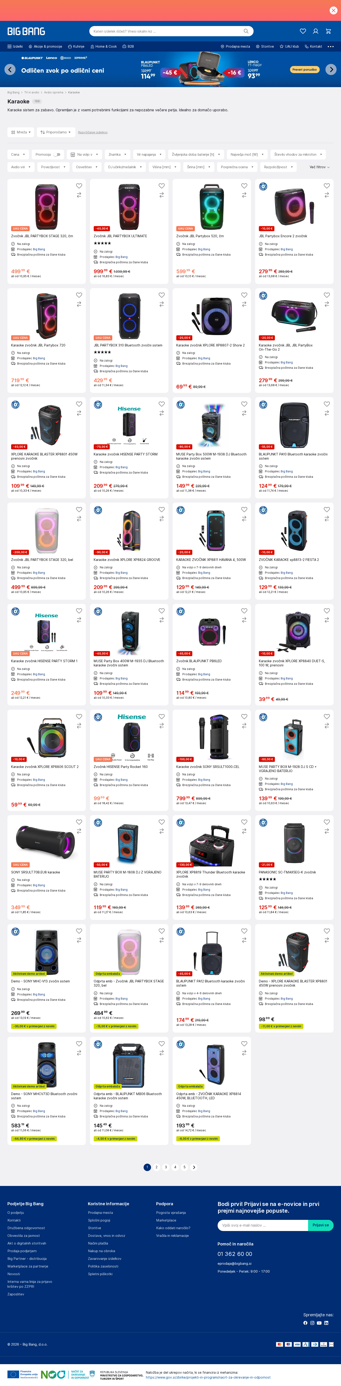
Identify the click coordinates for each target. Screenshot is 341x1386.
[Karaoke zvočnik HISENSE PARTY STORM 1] (47, 654)
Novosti (13, 1274)
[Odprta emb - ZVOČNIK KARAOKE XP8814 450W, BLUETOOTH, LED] (212, 1091)
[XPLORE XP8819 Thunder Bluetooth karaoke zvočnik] (212, 867)
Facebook (305, 1323)
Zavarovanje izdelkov (104, 1259)
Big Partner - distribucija (27, 1259)
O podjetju (15, 1213)
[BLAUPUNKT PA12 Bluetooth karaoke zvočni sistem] (212, 978)
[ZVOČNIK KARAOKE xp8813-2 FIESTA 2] (294, 551)
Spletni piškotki (100, 1274)
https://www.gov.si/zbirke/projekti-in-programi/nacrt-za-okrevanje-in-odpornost (208, 1377)
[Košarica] (328, 31)
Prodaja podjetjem (22, 1251)
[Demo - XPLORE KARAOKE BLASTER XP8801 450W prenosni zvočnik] (294, 978)
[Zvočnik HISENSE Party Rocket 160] (129, 760)
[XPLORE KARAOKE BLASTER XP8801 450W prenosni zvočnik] (47, 447)
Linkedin (326, 1323)
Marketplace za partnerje (27, 1266)
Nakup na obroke (101, 1251)
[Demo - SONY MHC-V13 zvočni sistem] (47, 978)
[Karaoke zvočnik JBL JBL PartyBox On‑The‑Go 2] (294, 340)
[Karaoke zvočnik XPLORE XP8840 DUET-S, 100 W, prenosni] (294, 654)
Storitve (94, 1228)
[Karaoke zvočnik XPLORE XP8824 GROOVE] (129, 551)
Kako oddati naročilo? (173, 1228)
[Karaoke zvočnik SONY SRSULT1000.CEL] (212, 760)
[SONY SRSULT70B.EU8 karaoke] (47, 867)
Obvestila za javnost (23, 1236)
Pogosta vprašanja (171, 1213)
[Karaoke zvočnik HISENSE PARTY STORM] (129, 447)
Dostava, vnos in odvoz (106, 1236)
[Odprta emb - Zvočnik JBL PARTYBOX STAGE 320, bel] (129, 978)
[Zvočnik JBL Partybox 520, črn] (212, 231)
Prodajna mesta (100, 1213)
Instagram (312, 1323)
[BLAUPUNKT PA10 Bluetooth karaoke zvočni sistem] (294, 447)
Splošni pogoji (99, 1220)
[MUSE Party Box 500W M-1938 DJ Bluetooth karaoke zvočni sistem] (212, 447)
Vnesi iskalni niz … (124, 31)
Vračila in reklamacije (172, 1236)
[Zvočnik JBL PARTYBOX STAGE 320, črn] (47, 231)
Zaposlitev (15, 1294)
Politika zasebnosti (103, 1266)
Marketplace (166, 1220)
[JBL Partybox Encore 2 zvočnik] (294, 231)
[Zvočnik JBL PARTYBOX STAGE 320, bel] (47, 551)
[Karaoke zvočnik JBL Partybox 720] (47, 340)
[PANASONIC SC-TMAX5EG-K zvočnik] (294, 867)
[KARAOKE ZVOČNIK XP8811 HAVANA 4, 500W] (212, 551)
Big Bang (39, 249)
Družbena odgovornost (26, 1228)
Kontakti (14, 1220)
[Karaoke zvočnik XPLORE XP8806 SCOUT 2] (47, 760)
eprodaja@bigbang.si (234, 1263)
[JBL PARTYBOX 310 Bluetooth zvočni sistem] (129, 340)
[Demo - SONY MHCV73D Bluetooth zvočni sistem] (47, 1091)
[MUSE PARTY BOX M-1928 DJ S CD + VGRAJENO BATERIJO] (294, 760)
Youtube (319, 1323)
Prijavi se (321, 1225)
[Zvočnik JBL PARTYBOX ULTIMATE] (129, 231)
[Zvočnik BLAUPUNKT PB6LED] (212, 654)
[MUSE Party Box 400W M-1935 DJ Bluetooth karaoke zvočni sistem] (129, 654)
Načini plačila (98, 1243)
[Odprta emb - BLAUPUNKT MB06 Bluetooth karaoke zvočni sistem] (129, 1091)
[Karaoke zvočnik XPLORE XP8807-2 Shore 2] (212, 340)
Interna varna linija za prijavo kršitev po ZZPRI (29, 1284)
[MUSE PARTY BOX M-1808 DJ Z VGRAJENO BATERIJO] (129, 867)
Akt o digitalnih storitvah (26, 1243)
